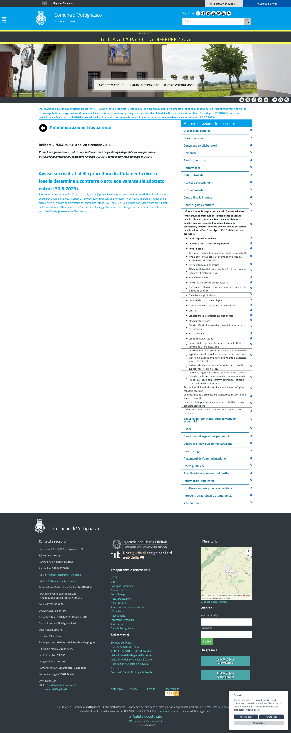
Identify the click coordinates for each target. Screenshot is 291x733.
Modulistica (117, 611)
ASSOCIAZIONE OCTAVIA (125, 647)
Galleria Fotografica (122, 628)
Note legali (117, 689)
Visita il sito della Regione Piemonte (131, 655)
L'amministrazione (144, 85)
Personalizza (259, 723)
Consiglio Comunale (122, 586)
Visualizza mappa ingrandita (214, 602)
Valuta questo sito (147, 716)
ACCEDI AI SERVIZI (267, 3)
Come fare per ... (120, 594)
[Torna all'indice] (43, 127)
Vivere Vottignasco (179, 85)
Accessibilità (172, 689)
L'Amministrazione (143, 100)
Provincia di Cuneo (64, 21)
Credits (151, 689)
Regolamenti (118, 616)
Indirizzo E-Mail (210, 615)
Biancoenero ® (160, 711)
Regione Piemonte (63, 3)
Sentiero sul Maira (121, 642)
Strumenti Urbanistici (123, 620)
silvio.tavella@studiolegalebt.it (61, 685)
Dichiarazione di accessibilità (145, 721)
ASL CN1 (116, 668)
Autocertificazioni (121, 599)
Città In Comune (221, 707)
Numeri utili (117, 590)
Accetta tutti (246, 717)
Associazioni (118, 624)
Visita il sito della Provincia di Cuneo (131, 659)
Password (206, 628)
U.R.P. (114, 582)
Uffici (114, 577)
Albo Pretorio (118, 603)
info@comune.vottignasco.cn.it (61, 581)
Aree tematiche (111, 85)
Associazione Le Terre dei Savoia (129, 664)
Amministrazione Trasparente (127, 607)
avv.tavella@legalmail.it (56, 689)
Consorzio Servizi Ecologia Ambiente (131, 672)
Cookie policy (253, 709)
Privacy (133, 689)
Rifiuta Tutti (271, 717)
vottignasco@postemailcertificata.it (63, 574)
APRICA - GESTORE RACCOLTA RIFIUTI (132, 651)
